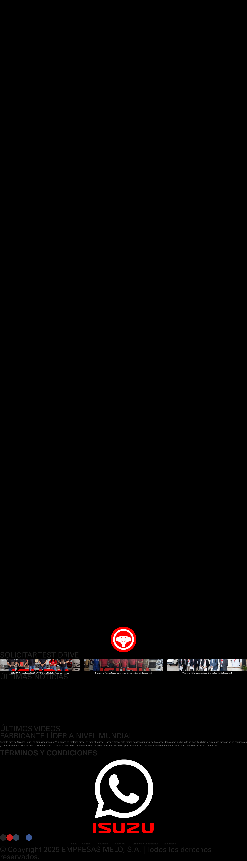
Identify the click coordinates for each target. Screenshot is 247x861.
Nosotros (120, 843)
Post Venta (102, 843)
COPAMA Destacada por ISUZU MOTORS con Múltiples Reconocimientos (40, 673)
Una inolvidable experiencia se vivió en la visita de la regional (207, 673)
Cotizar (86, 843)
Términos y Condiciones (144, 843)
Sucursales (170, 843)
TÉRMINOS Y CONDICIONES (48, 753)
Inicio (74, 843)
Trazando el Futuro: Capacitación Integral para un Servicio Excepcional (123, 673)
